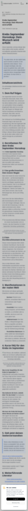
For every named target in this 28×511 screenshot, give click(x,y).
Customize (15, 506)
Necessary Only (15, 502)
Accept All (15, 499)
